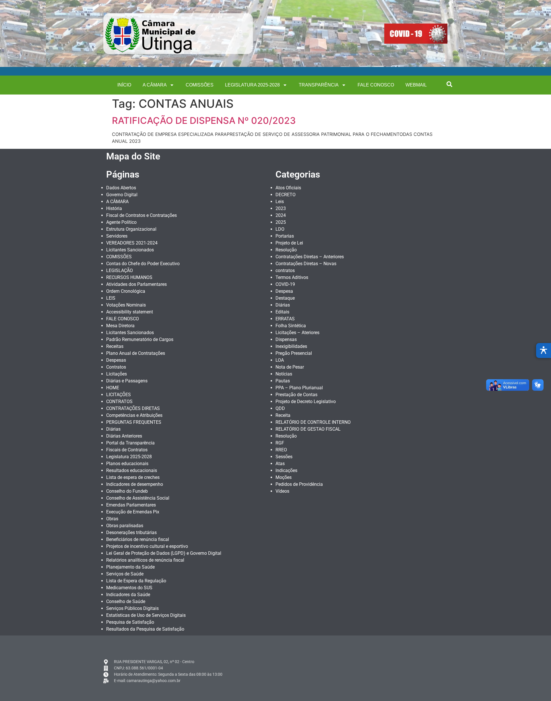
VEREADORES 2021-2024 (132, 243)
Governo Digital (121, 194)
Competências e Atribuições (134, 415)
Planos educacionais (127, 463)
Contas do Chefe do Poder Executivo (143, 263)
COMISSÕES (200, 84)
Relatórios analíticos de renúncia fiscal (145, 560)
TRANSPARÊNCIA (319, 84)
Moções (284, 477)
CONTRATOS (119, 401)
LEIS (110, 298)
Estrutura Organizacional (131, 229)
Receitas (114, 346)
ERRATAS (285, 318)
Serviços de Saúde (124, 574)
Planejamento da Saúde (130, 567)
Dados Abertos (121, 187)
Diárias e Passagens (127, 381)
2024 (281, 215)
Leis (280, 201)
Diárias (113, 429)
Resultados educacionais (131, 470)
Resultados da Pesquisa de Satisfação (145, 629)
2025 (281, 222)
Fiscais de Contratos (127, 449)
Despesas (116, 360)
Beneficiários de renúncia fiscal (137, 539)
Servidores (116, 236)
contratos (285, 270)
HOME (112, 387)
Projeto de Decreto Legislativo (306, 401)
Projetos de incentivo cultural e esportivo (147, 546)
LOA (280, 360)
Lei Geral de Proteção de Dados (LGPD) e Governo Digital (163, 553)
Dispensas (286, 339)
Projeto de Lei (289, 243)
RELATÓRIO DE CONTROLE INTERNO (313, 422)
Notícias (284, 374)
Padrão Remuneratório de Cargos (139, 339)
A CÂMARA (155, 84)
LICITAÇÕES (118, 394)
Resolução (286, 250)
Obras (112, 518)
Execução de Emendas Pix (132, 512)
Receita (283, 415)
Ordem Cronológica (125, 291)
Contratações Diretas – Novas (306, 263)
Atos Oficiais (288, 187)
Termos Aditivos (292, 277)
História (114, 208)
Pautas (283, 381)
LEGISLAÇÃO (119, 270)
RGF (280, 443)
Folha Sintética (291, 325)
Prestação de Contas (296, 394)
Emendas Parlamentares (131, 505)
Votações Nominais (126, 305)
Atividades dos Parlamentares (136, 284)
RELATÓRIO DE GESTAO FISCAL (308, 429)
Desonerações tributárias (131, 532)
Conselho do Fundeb (127, 491)
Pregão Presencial (294, 353)
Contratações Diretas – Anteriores (310, 256)
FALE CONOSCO (376, 84)
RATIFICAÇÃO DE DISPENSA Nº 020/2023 (204, 120)
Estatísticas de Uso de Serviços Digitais (146, 615)
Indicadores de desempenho (134, 484)
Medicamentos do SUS (129, 587)
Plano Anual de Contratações (135, 353)
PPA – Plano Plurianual (299, 387)
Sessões (284, 456)
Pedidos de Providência (299, 484)
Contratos (116, 367)
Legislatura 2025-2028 (252, 84)
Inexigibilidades (291, 346)
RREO (281, 449)
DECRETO (286, 194)
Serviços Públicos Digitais (132, 608)
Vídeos (282, 491)
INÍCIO (124, 84)
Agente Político (121, 222)
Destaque (285, 298)
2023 (281, 208)
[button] (449, 84)
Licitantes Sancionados (130, 250)
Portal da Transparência (130, 443)
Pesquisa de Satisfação (130, 622)
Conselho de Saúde (125, 601)
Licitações (116, 374)
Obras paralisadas (124, 525)
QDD (280, 408)
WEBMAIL (416, 84)
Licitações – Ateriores (297, 332)
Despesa (284, 291)
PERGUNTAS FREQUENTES (133, 422)
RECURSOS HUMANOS (129, 277)
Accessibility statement (129, 312)
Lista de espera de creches (133, 477)
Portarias (285, 236)
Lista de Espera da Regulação (136, 580)
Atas (280, 463)
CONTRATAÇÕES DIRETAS (133, 408)
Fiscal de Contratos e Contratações (141, 215)
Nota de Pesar (290, 367)
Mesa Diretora (120, 325)
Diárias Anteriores (124, 436)
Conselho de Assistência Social (137, 498)
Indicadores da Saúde (128, 594)
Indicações (286, 470)
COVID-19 (285, 284)
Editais (282, 312)
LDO (280, 229)
